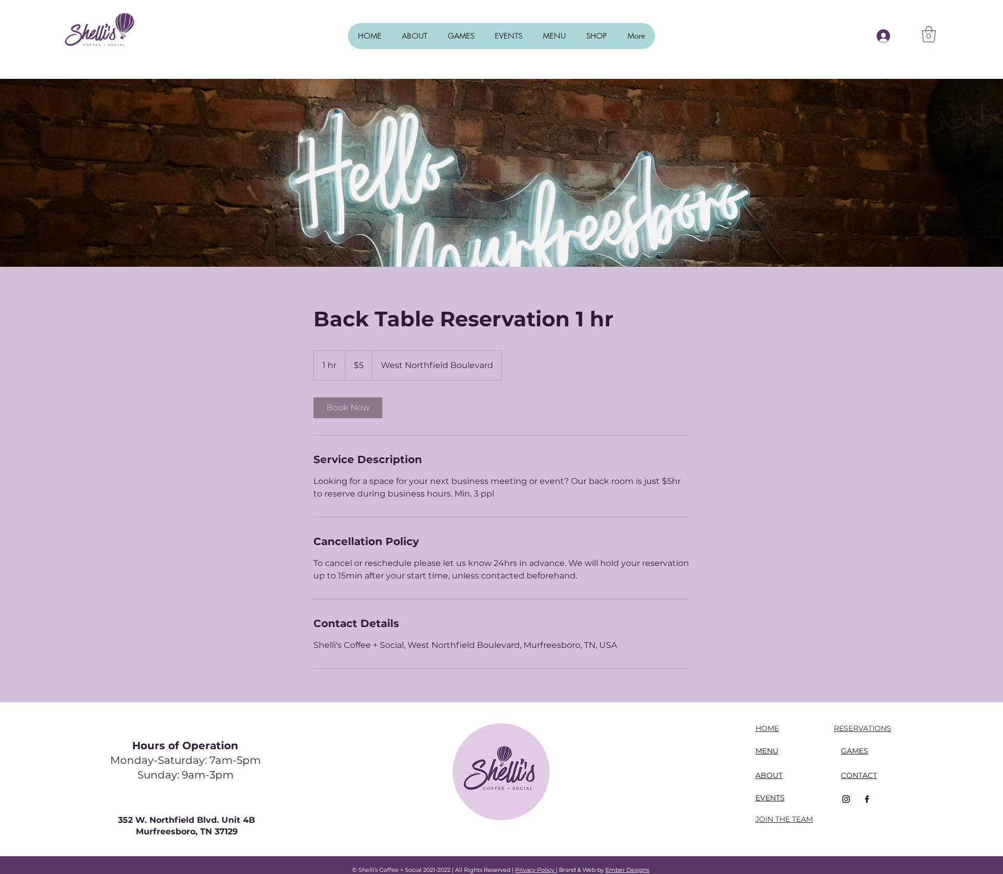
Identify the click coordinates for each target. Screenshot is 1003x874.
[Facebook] (867, 799)
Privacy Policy (535, 869)
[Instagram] (846, 799)
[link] (347, 407)
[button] (929, 34)
